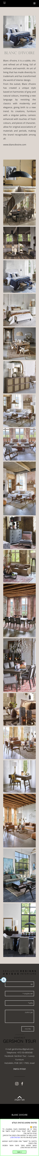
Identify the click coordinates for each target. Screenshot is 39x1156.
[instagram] (16, 1083)
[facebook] (22, 1083)
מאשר (19, 1152)
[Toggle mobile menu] (34, 3)
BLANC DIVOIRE (20, 1114)
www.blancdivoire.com (14, 144)
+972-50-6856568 (24, 1052)
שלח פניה (28, 1029)
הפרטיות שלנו (15, 1137)
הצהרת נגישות (19, 1068)
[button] (3, 980)
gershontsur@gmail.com (22, 1049)
